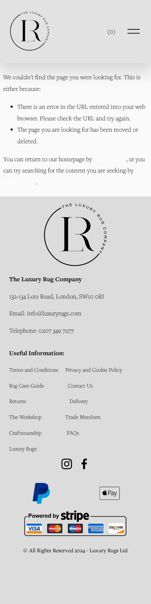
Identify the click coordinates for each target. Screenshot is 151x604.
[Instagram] (66, 464)
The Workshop (25, 416)
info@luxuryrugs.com (54, 313)
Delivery (79, 400)
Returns (17, 400)
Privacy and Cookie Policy (93, 369)
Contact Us (80, 385)
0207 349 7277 (56, 330)
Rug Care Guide (26, 385)
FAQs (73, 432)
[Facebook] (84, 464)
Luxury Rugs (23, 448)
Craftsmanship (25, 432)
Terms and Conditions (33, 369)
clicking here (109, 159)
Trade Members (82, 416)
